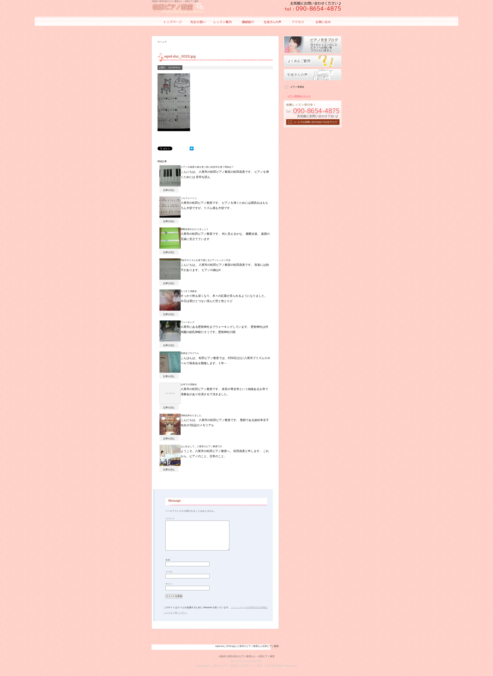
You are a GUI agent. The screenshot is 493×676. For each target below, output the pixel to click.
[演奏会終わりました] (170, 433)
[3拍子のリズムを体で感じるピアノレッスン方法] (170, 277)
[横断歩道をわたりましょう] (170, 246)
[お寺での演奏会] (170, 401)
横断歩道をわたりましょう (194, 229)
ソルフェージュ (189, 198)
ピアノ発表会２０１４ (299, 96)
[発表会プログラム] (170, 370)
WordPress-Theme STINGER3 (246, 661)
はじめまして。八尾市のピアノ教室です (201, 446)
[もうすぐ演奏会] (170, 308)
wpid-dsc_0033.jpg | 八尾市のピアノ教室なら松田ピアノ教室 (247, 646)
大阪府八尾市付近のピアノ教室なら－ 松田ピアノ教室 (247, 656)
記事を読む (169, 190)
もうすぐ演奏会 (189, 291)
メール (168, 571)
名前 (167, 560)
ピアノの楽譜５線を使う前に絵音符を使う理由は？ (207, 167)
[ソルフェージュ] (170, 215)
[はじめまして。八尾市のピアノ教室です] (170, 464)
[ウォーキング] (170, 339)
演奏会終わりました (191, 415)
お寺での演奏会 (189, 384)
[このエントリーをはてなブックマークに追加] (192, 148)
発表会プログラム (190, 353)
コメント (170, 518)
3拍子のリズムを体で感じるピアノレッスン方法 (206, 260)
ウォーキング (188, 322)
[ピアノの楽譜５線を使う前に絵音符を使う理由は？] (170, 184)
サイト (168, 584)
